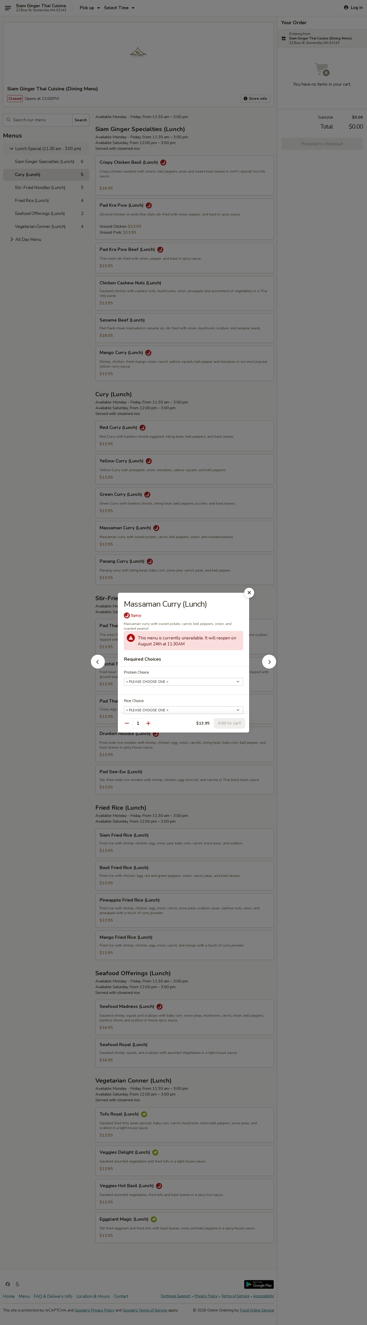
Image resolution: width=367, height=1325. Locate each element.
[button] (98, 667)
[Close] (249, 593)
